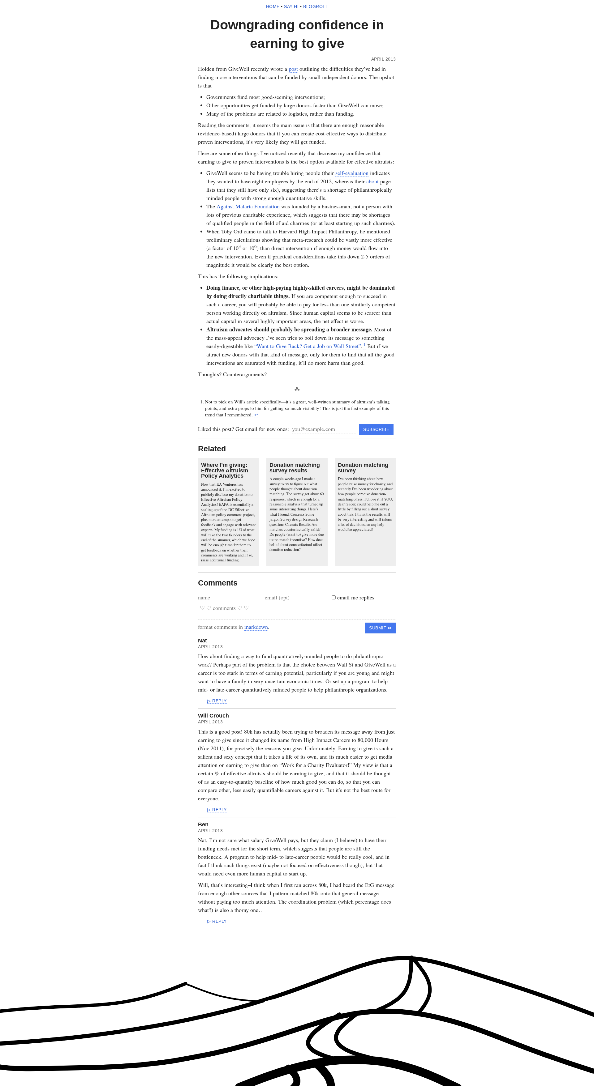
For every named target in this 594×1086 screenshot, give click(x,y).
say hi (291, 6)
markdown (256, 626)
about (372, 181)
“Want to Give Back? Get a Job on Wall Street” (307, 346)
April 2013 (210, 647)
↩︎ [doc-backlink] (256, 414)
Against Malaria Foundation (248, 206)
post (293, 68)
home (273, 6)
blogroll (315, 6)
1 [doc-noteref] (364, 344)
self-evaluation (351, 173)
